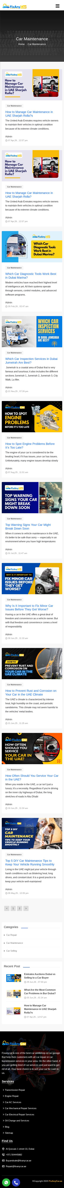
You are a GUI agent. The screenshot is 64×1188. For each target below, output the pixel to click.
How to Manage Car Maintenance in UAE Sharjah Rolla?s (40, 1009)
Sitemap (9, 1133)
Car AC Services (13, 1102)
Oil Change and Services (17, 1120)
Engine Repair (12, 1096)
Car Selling (11, 951)
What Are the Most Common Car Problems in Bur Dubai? (40, 992)
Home (21, 44)
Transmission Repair (15, 1090)
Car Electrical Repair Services (19, 1114)
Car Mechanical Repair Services (20, 1108)
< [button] (6, 908)
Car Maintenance (14, 106)
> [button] (26, 908)
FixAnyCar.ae (55, 1181)
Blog (7, 1127)
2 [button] (19, 908)
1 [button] (13, 908)
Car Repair (11, 935)
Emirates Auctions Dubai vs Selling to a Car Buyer (39, 976)
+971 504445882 (14, 1154)
